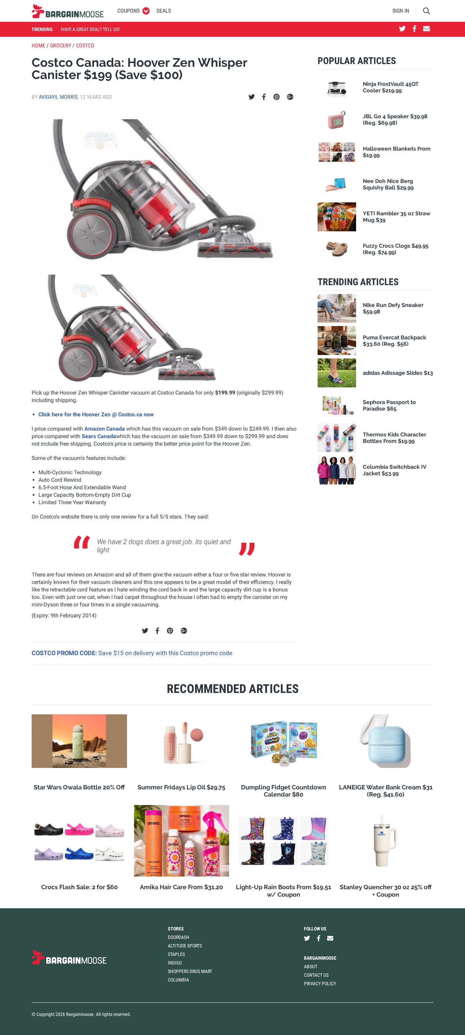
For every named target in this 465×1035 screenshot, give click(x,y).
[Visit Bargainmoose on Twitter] (402, 29)
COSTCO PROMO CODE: (65, 652)
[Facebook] (263, 97)
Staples (176, 954)
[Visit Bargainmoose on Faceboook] (414, 29)
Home (38, 45)
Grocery (60, 45)
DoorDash (178, 937)
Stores (176, 928)
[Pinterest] (277, 97)
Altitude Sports (185, 945)
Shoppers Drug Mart (190, 971)
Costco (85, 45)
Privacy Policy (320, 983)
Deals (164, 10)
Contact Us (316, 975)
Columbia (178, 980)
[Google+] (290, 97)
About (310, 966)
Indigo (175, 963)
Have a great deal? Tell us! (90, 29)
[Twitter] (252, 97)
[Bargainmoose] (68, 11)
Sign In (400, 10)
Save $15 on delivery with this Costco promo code (165, 652)
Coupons (128, 10)
